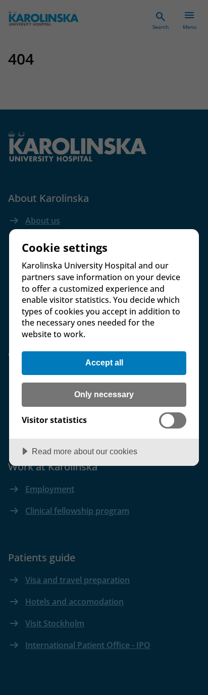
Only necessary (104, 394)
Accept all (104, 362)
